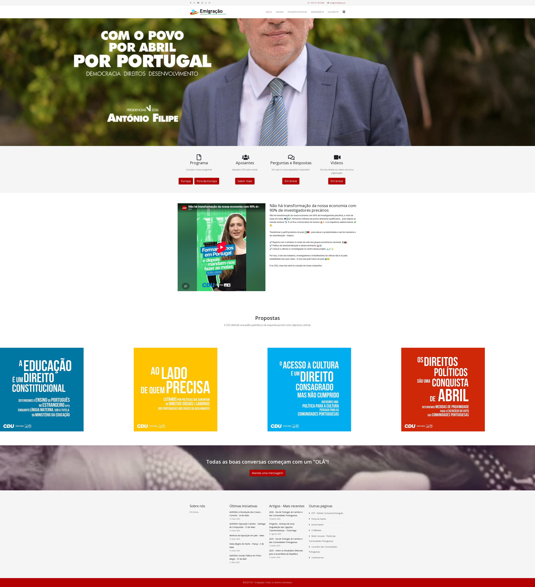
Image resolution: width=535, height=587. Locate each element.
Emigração (316, 12)
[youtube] (198, 2)
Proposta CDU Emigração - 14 (468, 392)
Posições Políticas (297, 12)
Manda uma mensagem (267, 473)
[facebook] (190, 2)
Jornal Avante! (317, 524)
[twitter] (194, 2)
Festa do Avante (318, 519)
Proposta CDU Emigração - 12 (334, 392)
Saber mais (245, 181)
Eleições (332, 12)
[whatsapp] (206, 2)
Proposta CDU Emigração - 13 (67, 392)
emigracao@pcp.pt (337, 3)
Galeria (280, 12)
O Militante (316, 530)
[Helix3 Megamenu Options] (344, 12)
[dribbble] (202, 2)
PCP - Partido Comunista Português (327, 513)
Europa (186, 181)
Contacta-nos (317, 557)
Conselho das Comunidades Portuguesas (323, 549)
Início (269, 12)
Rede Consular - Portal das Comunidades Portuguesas (322, 538)
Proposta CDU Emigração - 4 (201, 392)
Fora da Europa (207, 181)
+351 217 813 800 (317, 3)
